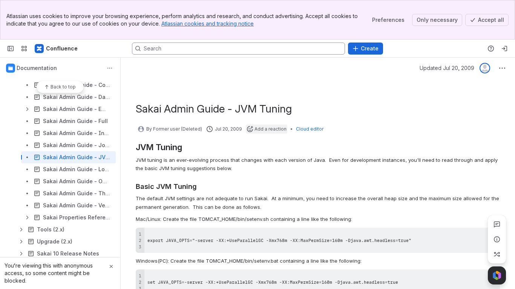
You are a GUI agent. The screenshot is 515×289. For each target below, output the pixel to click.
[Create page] (497, 254)
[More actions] (109, 68)
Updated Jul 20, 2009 (447, 68)
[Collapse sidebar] (11, 49)
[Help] (491, 49)
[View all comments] (497, 224)
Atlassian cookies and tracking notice (207, 23)
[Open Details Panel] (497, 239)
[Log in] (504, 49)
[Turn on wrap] (477, 236)
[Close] (111, 266)
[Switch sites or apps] (24, 49)
